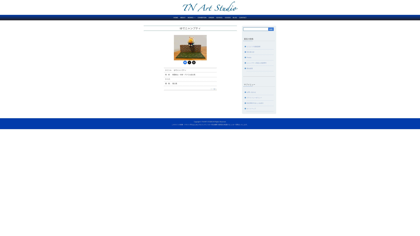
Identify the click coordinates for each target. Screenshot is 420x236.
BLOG (235, 17)
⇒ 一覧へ (213, 89)
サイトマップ (251, 108)
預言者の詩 (250, 52)
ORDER (211, 17)
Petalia (249, 57)
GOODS (228, 17)
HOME (175, 17)
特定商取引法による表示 (255, 103)
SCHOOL (219, 17)
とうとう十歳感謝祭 (253, 46)
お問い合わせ (251, 92)
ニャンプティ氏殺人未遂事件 (257, 63)
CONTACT (243, 17)
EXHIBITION (202, 17)
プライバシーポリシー (254, 98)
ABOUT (183, 17)
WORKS (190, 17)
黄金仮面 (250, 68)
